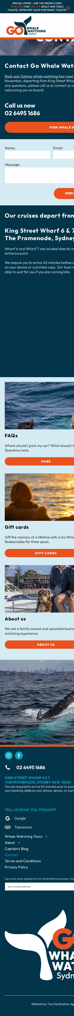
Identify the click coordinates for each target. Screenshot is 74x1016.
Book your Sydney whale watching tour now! (39, 76)
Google (20, 818)
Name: (10, 148)
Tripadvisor (23, 827)
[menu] (68, 8)
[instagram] (9, 756)
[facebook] (19, 756)
